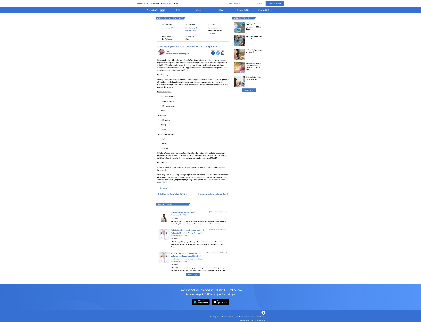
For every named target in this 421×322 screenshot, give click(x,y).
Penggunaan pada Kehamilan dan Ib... (212, 194)
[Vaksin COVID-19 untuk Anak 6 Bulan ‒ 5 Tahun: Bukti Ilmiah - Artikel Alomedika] (164, 239)
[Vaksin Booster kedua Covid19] (164, 221)
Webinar (199, 10)
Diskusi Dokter (243, 10)
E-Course (221, 10)
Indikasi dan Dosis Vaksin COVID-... (173, 194)
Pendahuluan (167, 24)
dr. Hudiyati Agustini (182, 235)
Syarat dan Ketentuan (241, 317)
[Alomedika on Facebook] (227, 313)
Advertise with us (227, 317)
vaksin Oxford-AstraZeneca (195, 177)
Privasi (252, 317)
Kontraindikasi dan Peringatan (167, 37)
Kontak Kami (260, 317)
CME (177, 10)
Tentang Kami (214, 317)
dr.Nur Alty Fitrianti (181, 215)
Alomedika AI (152, 10)
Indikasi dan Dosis (169, 28)
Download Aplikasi (275, 3)
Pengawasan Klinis (189, 37)
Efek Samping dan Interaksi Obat (191, 29)
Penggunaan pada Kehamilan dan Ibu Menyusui (215, 30)
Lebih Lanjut (248, 90)
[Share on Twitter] (218, 53)
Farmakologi (190, 24)
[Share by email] (223, 53)
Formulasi (211, 24)
